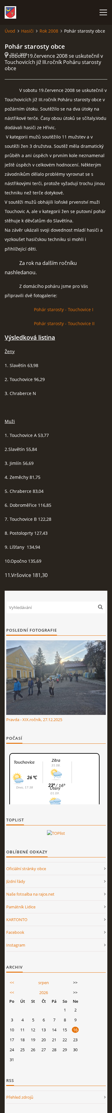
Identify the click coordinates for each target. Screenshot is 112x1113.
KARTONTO (16, 919)
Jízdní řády (15, 881)
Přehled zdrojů (19, 1097)
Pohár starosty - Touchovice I (63, 309)
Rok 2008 (49, 31)
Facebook (15, 932)
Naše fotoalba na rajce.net (30, 894)
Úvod (10, 31)
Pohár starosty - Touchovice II (64, 323)
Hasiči (27, 31)
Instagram (15, 945)
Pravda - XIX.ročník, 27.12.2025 (34, 719)
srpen (43, 982)
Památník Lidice (20, 907)
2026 (43, 992)
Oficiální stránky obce (26, 868)
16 (75, 1030)
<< (12, 982)
